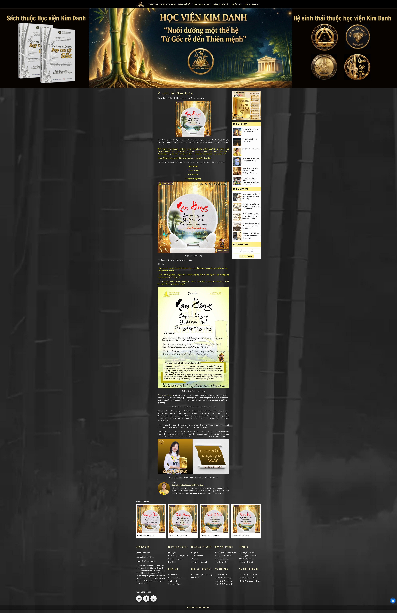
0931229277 (146, 592)
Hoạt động (171, 562)
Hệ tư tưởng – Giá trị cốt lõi (177, 556)
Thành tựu (195, 559)
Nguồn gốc (171, 553)
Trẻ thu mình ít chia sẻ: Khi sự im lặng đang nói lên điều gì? (251, 235)
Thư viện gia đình (221, 562)
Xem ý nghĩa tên (246, 256)
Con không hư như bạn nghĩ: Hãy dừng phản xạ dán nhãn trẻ (251, 206)
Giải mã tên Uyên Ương (224, 581)
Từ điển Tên (235, 4)
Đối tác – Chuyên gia (175, 559)
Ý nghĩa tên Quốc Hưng (178, 535)
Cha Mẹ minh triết (222, 559)
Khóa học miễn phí (220, 4)
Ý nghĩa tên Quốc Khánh (210, 535)
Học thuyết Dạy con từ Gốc (225, 553)
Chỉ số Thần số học (246, 559)
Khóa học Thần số (246, 562)
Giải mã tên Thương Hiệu (224, 584)
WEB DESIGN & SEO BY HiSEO (198, 607)
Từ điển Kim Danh (250, 4)
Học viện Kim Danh (143, 553)
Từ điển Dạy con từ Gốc (248, 575)
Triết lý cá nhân (197, 556)
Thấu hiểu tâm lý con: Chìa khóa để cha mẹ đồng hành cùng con (250, 216)
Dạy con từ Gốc (173, 575)
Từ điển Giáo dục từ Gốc (248, 578)
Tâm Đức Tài (172, 581)
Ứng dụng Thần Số (174, 578)
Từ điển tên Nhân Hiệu (176, 98)
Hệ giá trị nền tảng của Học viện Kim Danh (251, 130)
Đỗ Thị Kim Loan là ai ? (250, 149)
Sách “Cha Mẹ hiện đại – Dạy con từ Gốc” (250, 159)
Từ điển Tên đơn (221, 575)
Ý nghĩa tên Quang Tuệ (145, 535)
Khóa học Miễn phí (174, 584)
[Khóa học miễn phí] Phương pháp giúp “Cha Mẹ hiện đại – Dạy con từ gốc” (250, 181)
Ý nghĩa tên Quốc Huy (241, 535)
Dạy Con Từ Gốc (184, 4)
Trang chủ (153, 4)
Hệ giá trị (194, 553)
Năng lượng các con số (248, 556)
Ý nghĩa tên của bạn (165, 395)
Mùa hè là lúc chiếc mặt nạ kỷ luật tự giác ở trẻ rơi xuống (251, 196)
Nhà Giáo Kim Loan (201, 4)
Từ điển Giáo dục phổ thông (249, 581)
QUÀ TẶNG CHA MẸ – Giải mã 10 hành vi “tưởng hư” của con (250, 170)
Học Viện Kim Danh (167, 4)
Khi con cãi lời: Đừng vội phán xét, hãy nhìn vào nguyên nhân (251, 226)
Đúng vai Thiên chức (223, 556)
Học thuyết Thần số (246, 553)
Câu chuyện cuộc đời (199, 562)
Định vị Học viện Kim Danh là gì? (249, 140)
